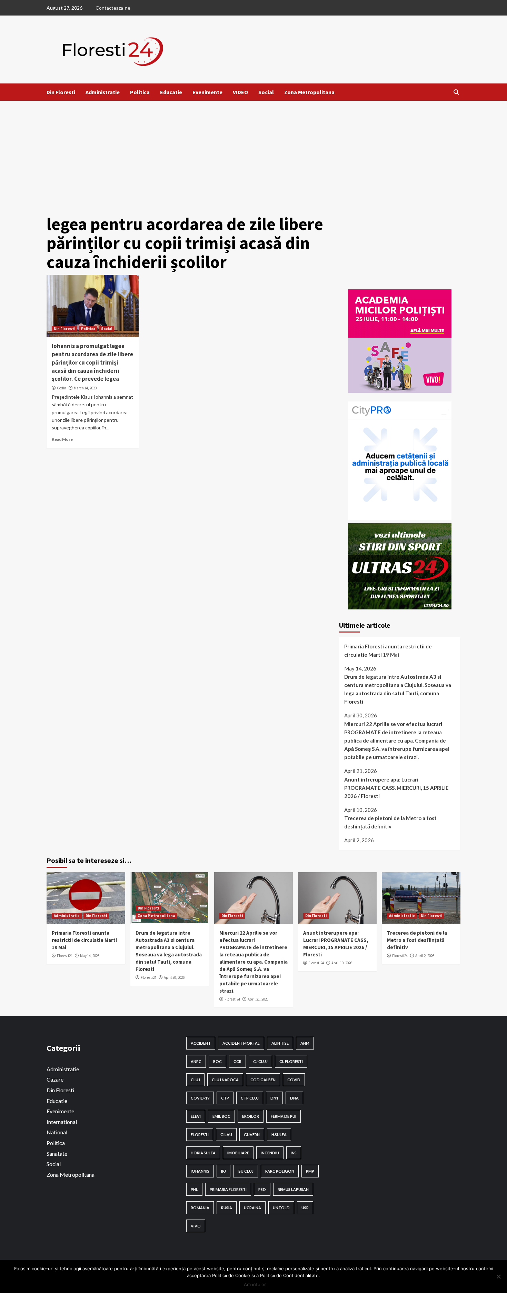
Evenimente (207, 92)
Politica (140, 92)
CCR (237, 1061)
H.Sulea (279, 1134)
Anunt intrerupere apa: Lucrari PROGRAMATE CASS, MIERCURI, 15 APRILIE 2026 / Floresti (396, 787)
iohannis (200, 1171)
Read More (62, 439)
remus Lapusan (293, 1189)
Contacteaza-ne (113, 8)
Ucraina (252, 1207)
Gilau (226, 1134)
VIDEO (240, 92)
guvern (252, 1134)
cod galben (263, 1079)
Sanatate (57, 1153)
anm (304, 1043)
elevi (196, 1116)
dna (294, 1098)
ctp (225, 1098)
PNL (194, 1189)
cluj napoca (225, 1079)
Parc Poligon (279, 1171)
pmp (310, 1171)
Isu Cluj (246, 1171)
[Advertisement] (253, 152)
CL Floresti (291, 1061)
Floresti (200, 1134)
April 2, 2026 (424, 955)
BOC (217, 1061)
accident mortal (241, 1043)
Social (266, 92)
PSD (262, 1189)
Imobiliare (238, 1153)
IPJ (223, 1171)
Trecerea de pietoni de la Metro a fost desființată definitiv (390, 822)
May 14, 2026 (89, 955)
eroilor (250, 1116)
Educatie (171, 92)
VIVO (196, 1226)
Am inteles (255, 1284)
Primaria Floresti (228, 1189)
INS (294, 1153)
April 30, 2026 (174, 977)
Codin (61, 388)
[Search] (456, 92)
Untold (281, 1207)
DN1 (274, 1098)
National (57, 1132)
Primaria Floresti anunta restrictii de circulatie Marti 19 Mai (388, 650)
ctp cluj (250, 1098)
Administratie (103, 92)
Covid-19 (200, 1098)
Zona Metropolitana (309, 92)
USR (305, 1207)
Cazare (55, 1079)
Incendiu (270, 1153)
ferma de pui (283, 1116)
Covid (293, 1079)
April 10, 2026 (341, 963)
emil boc (221, 1116)
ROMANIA (200, 1207)
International (62, 1121)
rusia (226, 1207)
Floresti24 (64, 955)
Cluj (195, 1079)
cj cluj (260, 1061)
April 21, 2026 (258, 999)
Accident (201, 1043)
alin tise (280, 1043)
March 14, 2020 (85, 388)
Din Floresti (61, 92)
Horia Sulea (203, 1153)
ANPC (196, 1061)
